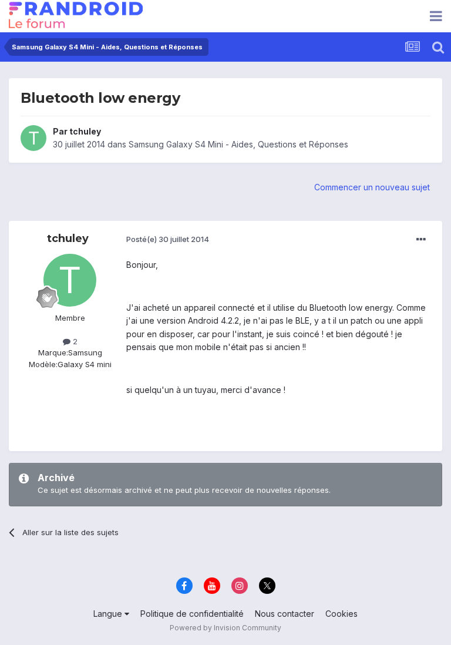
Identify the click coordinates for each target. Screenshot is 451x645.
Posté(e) (167, 239)
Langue (108, 614)
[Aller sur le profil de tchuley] (33, 138)
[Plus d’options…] (421, 240)
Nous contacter (284, 614)
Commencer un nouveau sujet (372, 187)
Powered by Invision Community (225, 627)
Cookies (341, 614)
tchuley (85, 131)
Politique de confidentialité (192, 614)
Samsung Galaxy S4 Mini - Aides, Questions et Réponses (238, 144)
